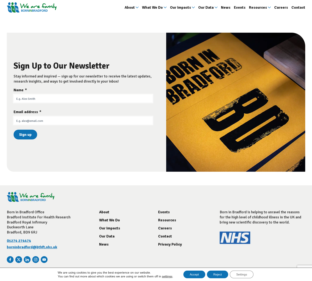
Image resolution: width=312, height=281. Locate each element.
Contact (298, 7)
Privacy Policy (170, 244)
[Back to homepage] (31, 7)
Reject (217, 274)
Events (240, 7)
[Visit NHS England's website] (235, 242)
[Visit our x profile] (18, 259)
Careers (281, 7)
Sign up (25, 134)
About (130, 7)
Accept (194, 274)
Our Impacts (180, 7)
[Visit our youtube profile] (44, 259)
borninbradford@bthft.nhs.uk (32, 247)
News (225, 7)
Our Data (206, 7)
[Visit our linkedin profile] (27, 259)
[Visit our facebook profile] (10, 259)
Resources (258, 7)
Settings (241, 274)
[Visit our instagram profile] (35, 259)
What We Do (152, 7)
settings (167, 276)
